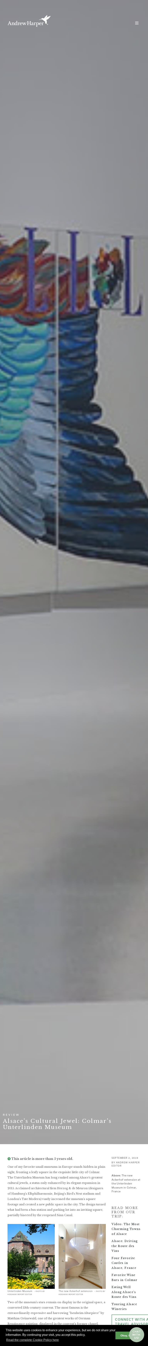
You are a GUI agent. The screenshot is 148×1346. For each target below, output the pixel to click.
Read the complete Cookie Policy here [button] (32, 1340)
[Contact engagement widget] (136, 1334)
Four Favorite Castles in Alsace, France (124, 1263)
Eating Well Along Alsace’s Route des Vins (124, 1292)
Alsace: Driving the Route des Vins (125, 1246)
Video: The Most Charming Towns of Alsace (126, 1229)
